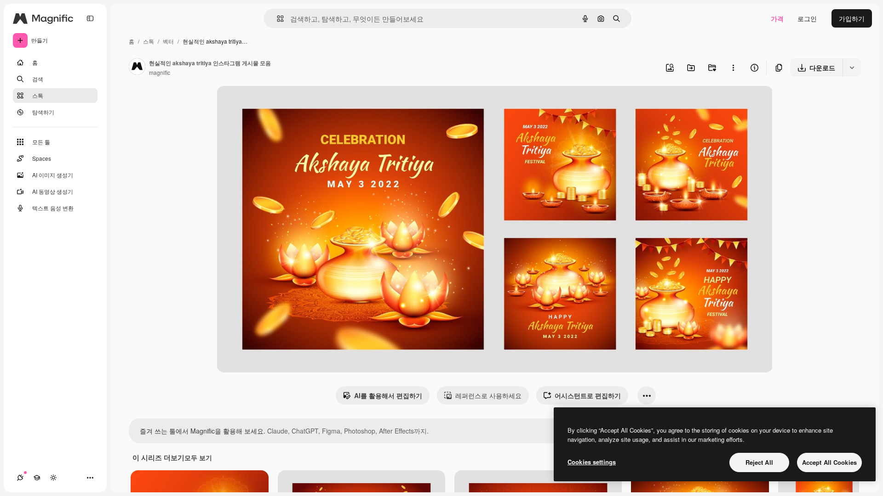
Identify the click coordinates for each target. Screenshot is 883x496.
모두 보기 (198, 457)
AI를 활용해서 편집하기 (388, 395)
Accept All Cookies (829, 462)
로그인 (807, 18)
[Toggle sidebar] (90, 18)
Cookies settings (592, 461)
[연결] (20, 477)
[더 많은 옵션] (733, 67)
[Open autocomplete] (276, 18)
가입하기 (852, 18)
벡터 (168, 41)
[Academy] (36, 477)
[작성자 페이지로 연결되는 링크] (137, 67)
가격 (777, 18)
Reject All (759, 462)
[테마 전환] (53, 477)
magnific (159, 72)
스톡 (148, 41)
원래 (269, 103)
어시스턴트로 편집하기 (588, 395)
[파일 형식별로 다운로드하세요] (852, 67)
